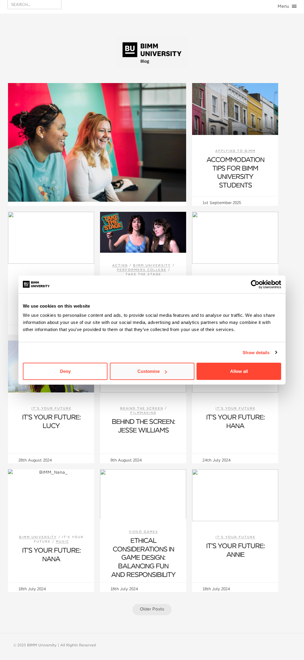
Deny (65, 371)
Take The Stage (143, 274)
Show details (256, 352)
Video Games (143, 531)
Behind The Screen (141, 408)
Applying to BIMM (235, 150)
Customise (148, 371)
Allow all (239, 371)
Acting (120, 265)
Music (62, 541)
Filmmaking (143, 412)
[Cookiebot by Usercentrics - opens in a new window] (255, 284)
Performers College (142, 269)
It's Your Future (51, 408)
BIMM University (152, 265)
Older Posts (152, 609)
